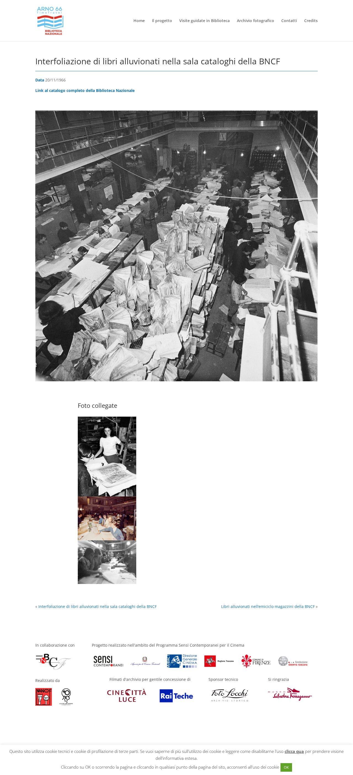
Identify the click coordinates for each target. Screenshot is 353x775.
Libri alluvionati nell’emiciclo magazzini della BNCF (268, 606)
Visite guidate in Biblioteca (204, 21)
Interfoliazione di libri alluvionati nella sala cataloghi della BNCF (97, 606)
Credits (311, 21)
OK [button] (286, 767)
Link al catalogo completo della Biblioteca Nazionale (85, 90)
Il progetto (162, 21)
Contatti (289, 21)
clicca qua (294, 751)
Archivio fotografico (255, 21)
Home (139, 21)
